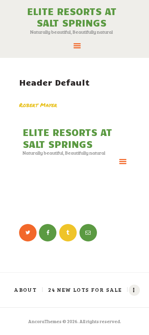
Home (49, 202)
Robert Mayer (38, 105)
